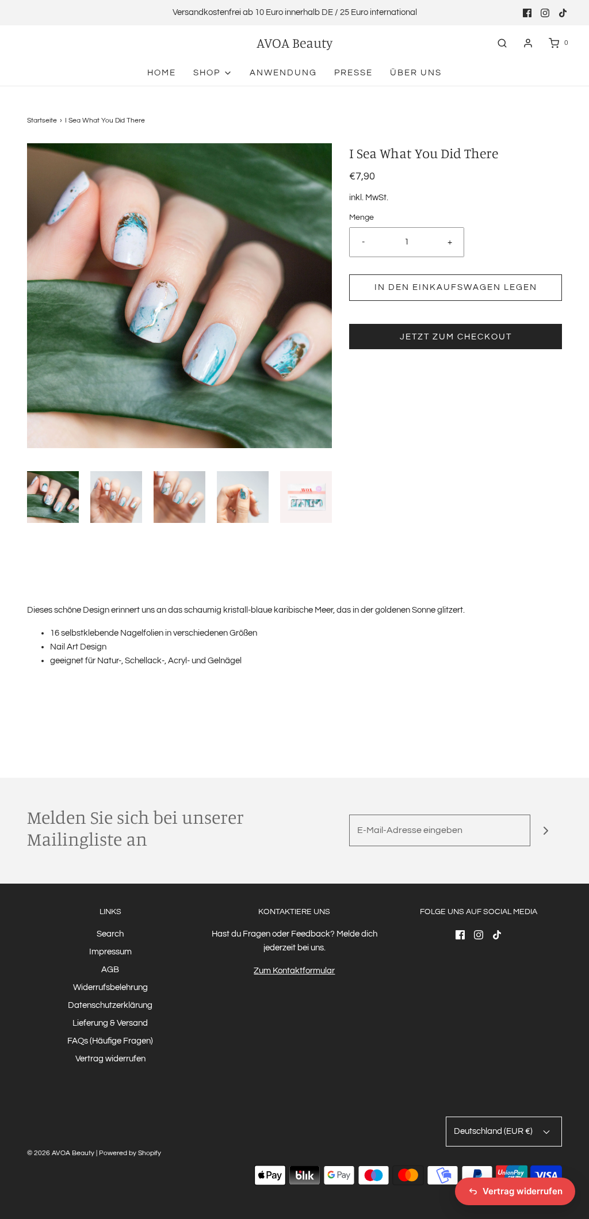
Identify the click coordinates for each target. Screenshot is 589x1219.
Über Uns (416, 72)
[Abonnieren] (546, 830)
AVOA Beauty (294, 43)
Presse (353, 72)
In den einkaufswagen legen (455, 287)
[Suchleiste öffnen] (502, 43)
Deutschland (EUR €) (494, 1131)
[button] (53, 497)
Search (110, 934)
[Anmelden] (528, 43)
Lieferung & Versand (110, 1023)
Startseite (42, 120)
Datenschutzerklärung (110, 1005)
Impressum (110, 951)
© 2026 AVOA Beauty (60, 1153)
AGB (110, 969)
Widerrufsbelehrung (110, 987)
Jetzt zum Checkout (456, 337)
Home (161, 72)
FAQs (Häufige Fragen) (110, 1041)
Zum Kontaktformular (294, 970)
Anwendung (283, 72)
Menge (361, 217)
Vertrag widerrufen (110, 1058)
